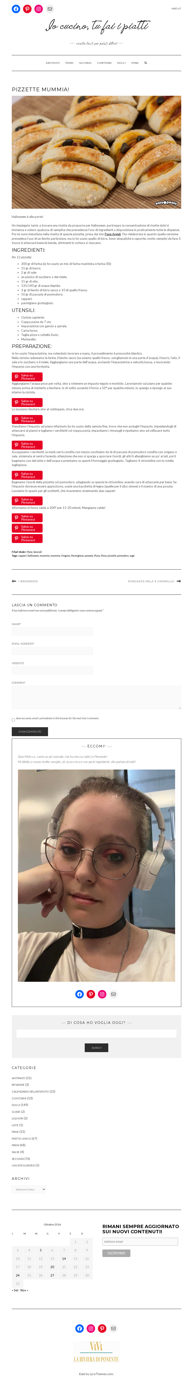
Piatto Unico (21, 1138)
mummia (45, 555)
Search (96, 1047)
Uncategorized (23, 1165)
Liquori (17, 1118)
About (176, 8)
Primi (69, 62)
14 (64, 1259)
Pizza (97, 555)
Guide (16, 1112)
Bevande (18, 1084)
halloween (33, 555)
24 (18, 1275)
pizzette (112, 555)
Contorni (104, 62)
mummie (55, 555)
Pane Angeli (113, 234)
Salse (16, 1152)
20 (52, 1267)
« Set (15, 1290)
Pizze (104, 555)
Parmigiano (77, 555)
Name (16, 624)
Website (18, 663)
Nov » (24, 1290)
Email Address (23, 643)
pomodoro (123, 555)
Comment (18, 682)
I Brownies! (28, 581)
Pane (135, 62)
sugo (132, 555)
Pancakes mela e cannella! (151, 581)
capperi (22, 555)
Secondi (85, 62)
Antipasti (53, 62)
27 (52, 1275)
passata (89, 555)
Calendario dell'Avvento (30, 1091)
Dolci (121, 62)
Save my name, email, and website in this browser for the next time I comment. (57, 718)
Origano (65, 555)
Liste (15, 1125)
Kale (82, 1374)
